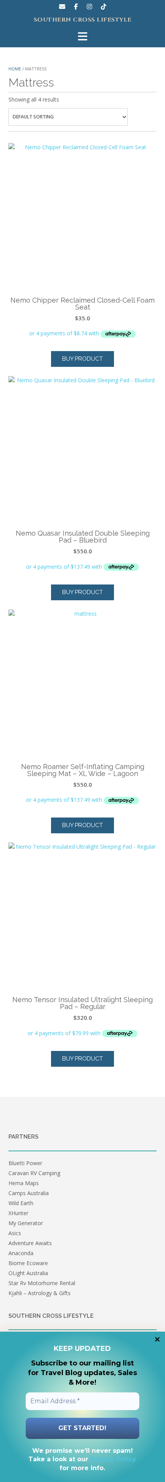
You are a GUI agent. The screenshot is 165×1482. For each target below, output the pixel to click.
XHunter (18, 1213)
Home (14, 69)
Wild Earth (20, 1203)
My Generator (25, 1223)
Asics (14, 1233)
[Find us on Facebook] (76, 6)
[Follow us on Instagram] (89, 6)
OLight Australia (28, 1273)
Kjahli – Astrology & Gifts (39, 1293)
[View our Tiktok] (103, 6)
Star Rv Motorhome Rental (41, 1283)
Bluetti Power (25, 1163)
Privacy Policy (113, 1459)
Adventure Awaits (30, 1243)
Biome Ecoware (28, 1263)
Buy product (82, 358)
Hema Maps (23, 1183)
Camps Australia (28, 1193)
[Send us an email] (62, 6)
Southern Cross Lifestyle (83, 20)
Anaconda (20, 1253)
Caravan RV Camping (34, 1173)
